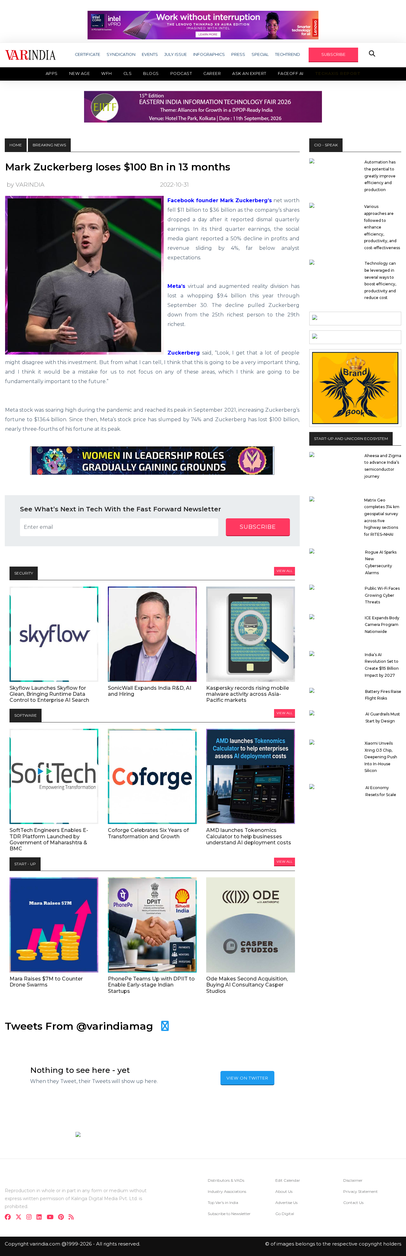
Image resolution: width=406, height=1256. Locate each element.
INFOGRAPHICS (209, 54)
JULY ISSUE (175, 54)
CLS (127, 73)
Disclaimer (353, 1180)
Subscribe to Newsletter (229, 1213)
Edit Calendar (287, 1180)
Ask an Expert (249, 73)
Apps (52, 73)
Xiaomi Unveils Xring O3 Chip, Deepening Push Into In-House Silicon (380, 757)
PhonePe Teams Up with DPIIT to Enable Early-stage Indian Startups (151, 985)
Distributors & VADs (226, 1180)
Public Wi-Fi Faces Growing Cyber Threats (382, 595)
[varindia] (73, 1217)
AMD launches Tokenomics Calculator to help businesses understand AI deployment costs (248, 836)
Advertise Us (286, 1202)
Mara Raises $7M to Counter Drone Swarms (46, 982)
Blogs (151, 73)
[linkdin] (41, 1217)
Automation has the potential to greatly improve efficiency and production (380, 176)
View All (284, 571)
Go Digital (284, 1213)
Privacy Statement (360, 1191)
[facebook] (10, 1217)
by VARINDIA (25, 184)
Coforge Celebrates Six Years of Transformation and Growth (148, 833)
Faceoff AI (291, 73)
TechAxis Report (338, 73)
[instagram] (31, 1217)
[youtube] (52, 1217)
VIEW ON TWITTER (247, 1077)
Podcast (181, 73)
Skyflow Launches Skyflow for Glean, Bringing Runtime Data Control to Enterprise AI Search (49, 694)
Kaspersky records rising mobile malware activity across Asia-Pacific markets (247, 694)
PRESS (238, 54)
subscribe (258, 526)
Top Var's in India (223, 1202)
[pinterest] (63, 1217)
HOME (16, 145)
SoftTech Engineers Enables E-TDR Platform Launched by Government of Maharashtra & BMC (49, 839)
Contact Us (353, 1202)
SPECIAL (260, 54)
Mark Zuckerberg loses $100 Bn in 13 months (117, 167)
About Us (283, 1191)
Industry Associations (227, 1191)
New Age (79, 73)
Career (212, 73)
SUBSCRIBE (333, 54)
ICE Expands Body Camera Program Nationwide (382, 624)
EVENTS (150, 54)
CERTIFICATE (87, 54)
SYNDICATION (121, 54)
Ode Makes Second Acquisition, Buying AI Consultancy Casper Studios (247, 985)
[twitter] (20, 1217)
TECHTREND (287, 54)
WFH (106, 73)
